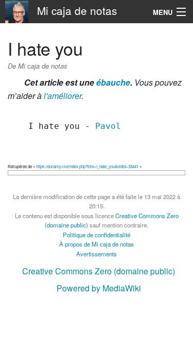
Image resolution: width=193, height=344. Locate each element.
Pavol (108, 126)
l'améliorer (62, 96)
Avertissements (96, 254)
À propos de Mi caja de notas (96, 244)
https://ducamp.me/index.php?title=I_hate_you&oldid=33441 (87, 166)
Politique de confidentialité (96, 235)
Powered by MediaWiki (99, 288)
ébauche (113, 82)
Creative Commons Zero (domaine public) (98, 271)
